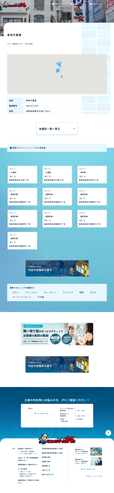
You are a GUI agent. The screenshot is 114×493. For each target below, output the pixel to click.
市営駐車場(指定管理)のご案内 (52, 448)
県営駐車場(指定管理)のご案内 (52, 453)
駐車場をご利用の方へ (25, 448)
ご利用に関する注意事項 (27, 451)
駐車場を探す (46, 457)
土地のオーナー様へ (26, 472)
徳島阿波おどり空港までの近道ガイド (28, 481)
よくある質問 (22, 469)
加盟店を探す (46, 461)
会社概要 (45, 466)
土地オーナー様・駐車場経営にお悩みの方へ (28, 459)
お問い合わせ (46, 474)
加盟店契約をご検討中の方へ (27, 464)
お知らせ (45, 470)
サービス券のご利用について (28, 454)
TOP (13, 448)
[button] (57, 72)
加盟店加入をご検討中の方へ (28, 474)
